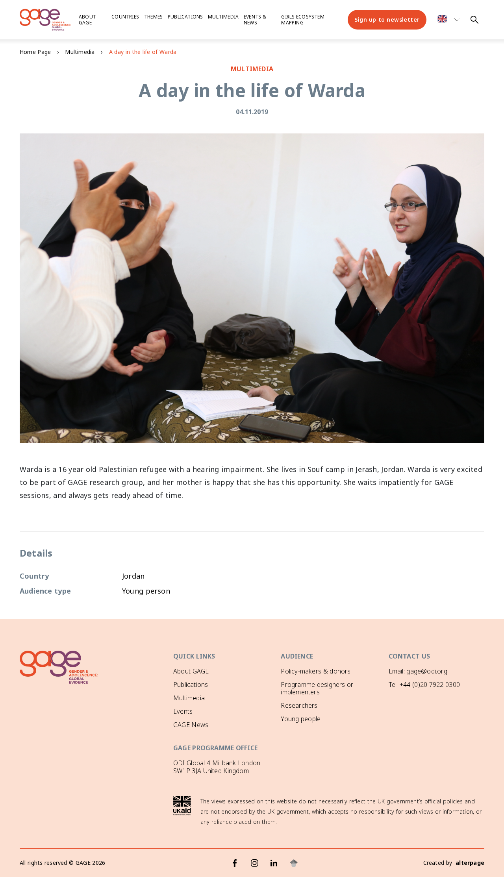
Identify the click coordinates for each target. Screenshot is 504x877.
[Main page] (45, 19)
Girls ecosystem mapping (302, 19)
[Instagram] (254, 863)
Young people (301, 718)
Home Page (35, 52)
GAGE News (190, 724)
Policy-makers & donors (315, 671)
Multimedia (223, 16)
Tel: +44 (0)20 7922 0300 (424, 684)
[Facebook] (235, 863)
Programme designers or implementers (317, 688)
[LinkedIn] (274, 863)
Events (183, 711)
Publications (185, 16)
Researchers (299, 705)
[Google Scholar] (294, 863)
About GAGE (191, 671)
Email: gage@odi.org (418, 671)
